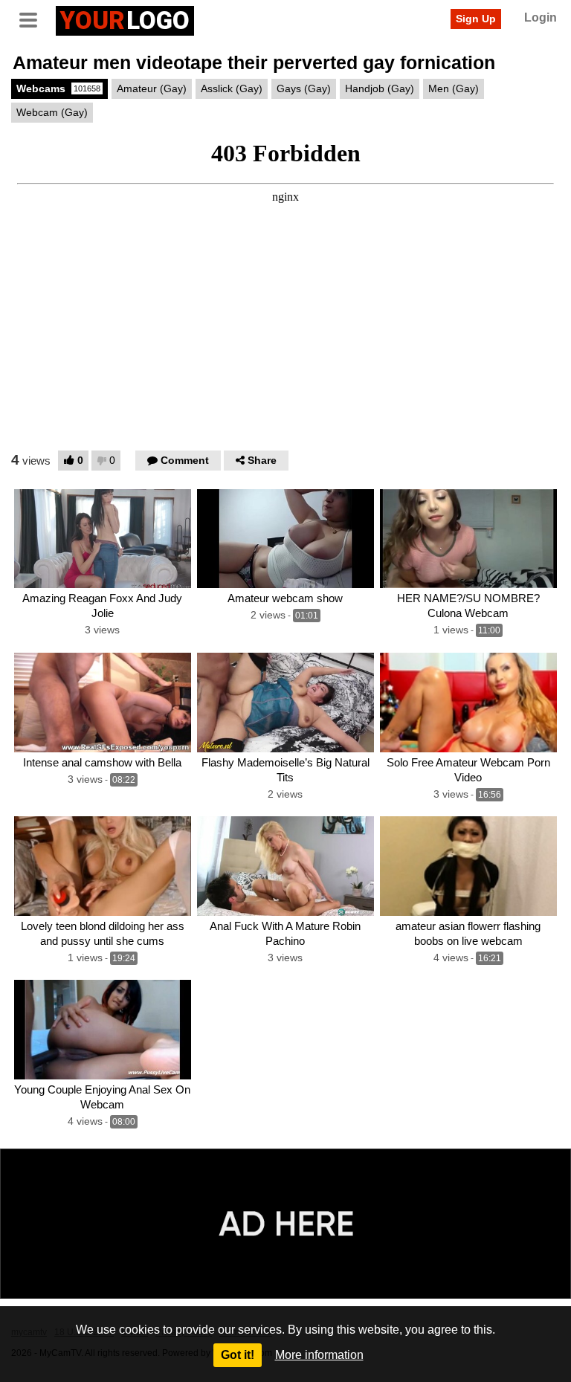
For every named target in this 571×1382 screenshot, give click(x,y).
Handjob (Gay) (379, 88)
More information (319, 1355)
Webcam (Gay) (52, 112)
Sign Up (476, 19)
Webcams (58, 88)
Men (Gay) (453, 88)
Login (540, 17)
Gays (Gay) (304, 88)
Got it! (237, 1355)
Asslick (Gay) (231, 88)
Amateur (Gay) (152, 88)
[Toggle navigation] (33, 18)
